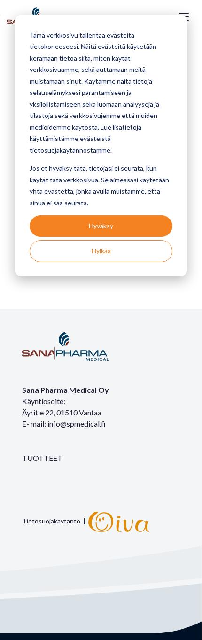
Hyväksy (101, 226)
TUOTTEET (42, 457)
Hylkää (101, 251)
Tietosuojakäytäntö (51, 521)
